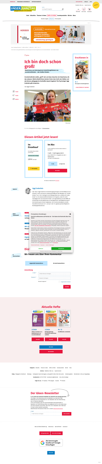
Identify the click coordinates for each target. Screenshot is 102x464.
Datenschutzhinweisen (58, 408)
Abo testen (57, 170)
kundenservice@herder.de (52, 377)
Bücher (70, 15)
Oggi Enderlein (30, 86)
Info (91, 1)
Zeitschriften (79, 1)
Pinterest (63, 380)
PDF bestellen (34, 168)
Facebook (45, 380)
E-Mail (34, 272)
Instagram (52, 380)
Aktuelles (33, 15)
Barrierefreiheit (58, 426)
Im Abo (52, 163)
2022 (36, 47)
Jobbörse (96, 5)
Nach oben (51, 452)
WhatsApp (29, 374)
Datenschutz (50, 426)
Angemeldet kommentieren (36, 263)
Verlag (86, 1)
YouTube (57, 380)
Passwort (33, 277)
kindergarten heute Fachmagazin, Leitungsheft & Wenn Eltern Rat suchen (48, 374)
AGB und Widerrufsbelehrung (41, 426)
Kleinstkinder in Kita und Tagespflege (82, 374)
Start (27, 15)
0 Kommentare (45, 128)
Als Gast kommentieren (59, 263)
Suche (43, 7)
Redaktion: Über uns (79, 5)
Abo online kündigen (63, 377)
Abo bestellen (51, 351)
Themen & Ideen (41, 15)
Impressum (65, 426)
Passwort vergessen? (42, 281)
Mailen (16, 99)
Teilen (16, 91)
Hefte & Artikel (51, 15)
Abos (74, 15)
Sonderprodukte (62, 15)
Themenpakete (58, 18)
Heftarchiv (51, 18)
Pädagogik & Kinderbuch (23, 1)
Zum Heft (38, 339)
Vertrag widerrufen (45, 433)
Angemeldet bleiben (66, 281)
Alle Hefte (51, 347)
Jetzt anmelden (66, 413)
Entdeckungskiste (36, 1)
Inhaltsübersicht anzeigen (82, 87)
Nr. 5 (39, 47)
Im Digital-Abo (62, 163)
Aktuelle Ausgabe (44, 18)
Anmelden (57, 180)
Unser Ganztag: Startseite (16, 47)
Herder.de (12, 1)
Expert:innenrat (88, 5)
